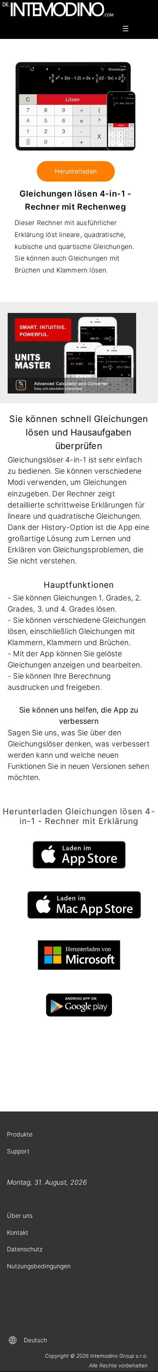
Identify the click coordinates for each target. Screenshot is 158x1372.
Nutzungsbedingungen (39, 1266)
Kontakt (17, 1232)
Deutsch (35, 1340)
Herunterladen (76, 171)
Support (18, 1151)
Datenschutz (25, 1249)
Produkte (20, 1134)
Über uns (20, 1215)
